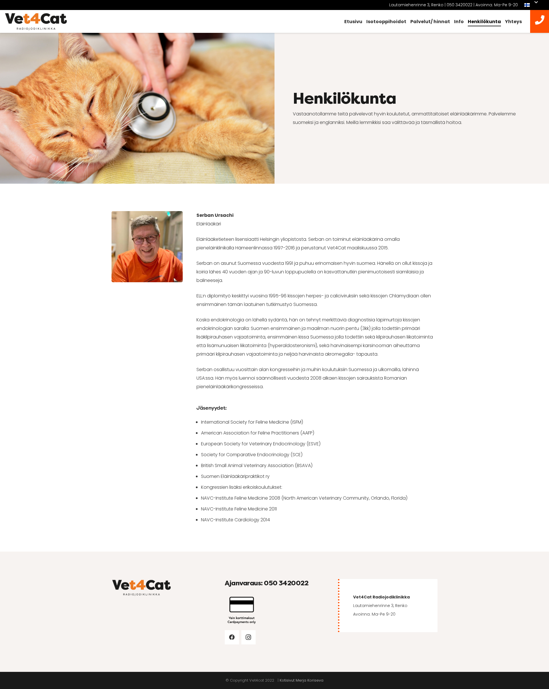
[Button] (539, 21)
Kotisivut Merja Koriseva (301, 680)
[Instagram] (248, 637)
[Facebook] (232, 637)
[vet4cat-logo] (36, 21)
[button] (531, 5)
